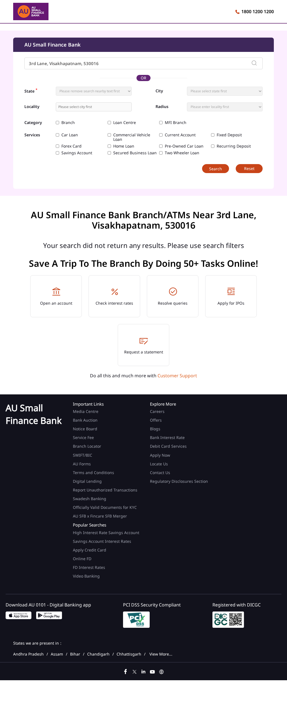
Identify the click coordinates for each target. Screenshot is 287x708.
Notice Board (85, 428)
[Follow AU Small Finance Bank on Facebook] (125, 671)
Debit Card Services (168, 446)
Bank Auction (85, 420)
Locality (32, 106)
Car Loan (69, 135)
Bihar (75, 654)
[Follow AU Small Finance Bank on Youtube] (152, 671)
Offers (156, 420)
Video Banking (86, 576)
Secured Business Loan (135, 153)
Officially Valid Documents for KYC (105, 507)
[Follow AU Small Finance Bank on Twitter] (134, 671)
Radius (162, 106)
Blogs (155, 428)
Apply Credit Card (90, 550)
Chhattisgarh (129, 654)
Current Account (180, 135)
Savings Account (76, 153)
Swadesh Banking (89, 498)
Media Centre (85, 411)
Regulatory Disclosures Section (179, 481)
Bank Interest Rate (167, 437)
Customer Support (177, 376)
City (159, 91)
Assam (57, 654)
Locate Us (159, 463)
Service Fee (83, 437)
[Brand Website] (161, 671)
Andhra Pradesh (28, 654)
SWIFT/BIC (82, 455)
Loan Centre (124, 122)
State (30, 90)
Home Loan (123, 146)
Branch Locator (87, 446)
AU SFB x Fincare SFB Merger (100, 516)
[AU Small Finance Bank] (30, 12)
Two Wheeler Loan (182, 153)
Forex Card (71, 146)
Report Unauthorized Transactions (105, 490)
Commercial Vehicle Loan (131, 137)
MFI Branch (175, 122)
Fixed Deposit (229, 135)
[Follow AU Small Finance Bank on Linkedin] (143, 671)
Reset (249, 168)
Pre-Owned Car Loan (184, 146)
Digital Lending (87, 481)
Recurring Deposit (234, 146)
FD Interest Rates (89, 567)
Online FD (82, 558)
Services (32, 135)
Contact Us (160, 472)
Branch (68, 122)
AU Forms (82, 463)
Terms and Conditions (93, 472)
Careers (157, 411)
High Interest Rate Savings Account (106, 532)
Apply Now (160, 455)
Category (33, 122)
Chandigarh (98, 654)
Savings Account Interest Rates (102, 541)
